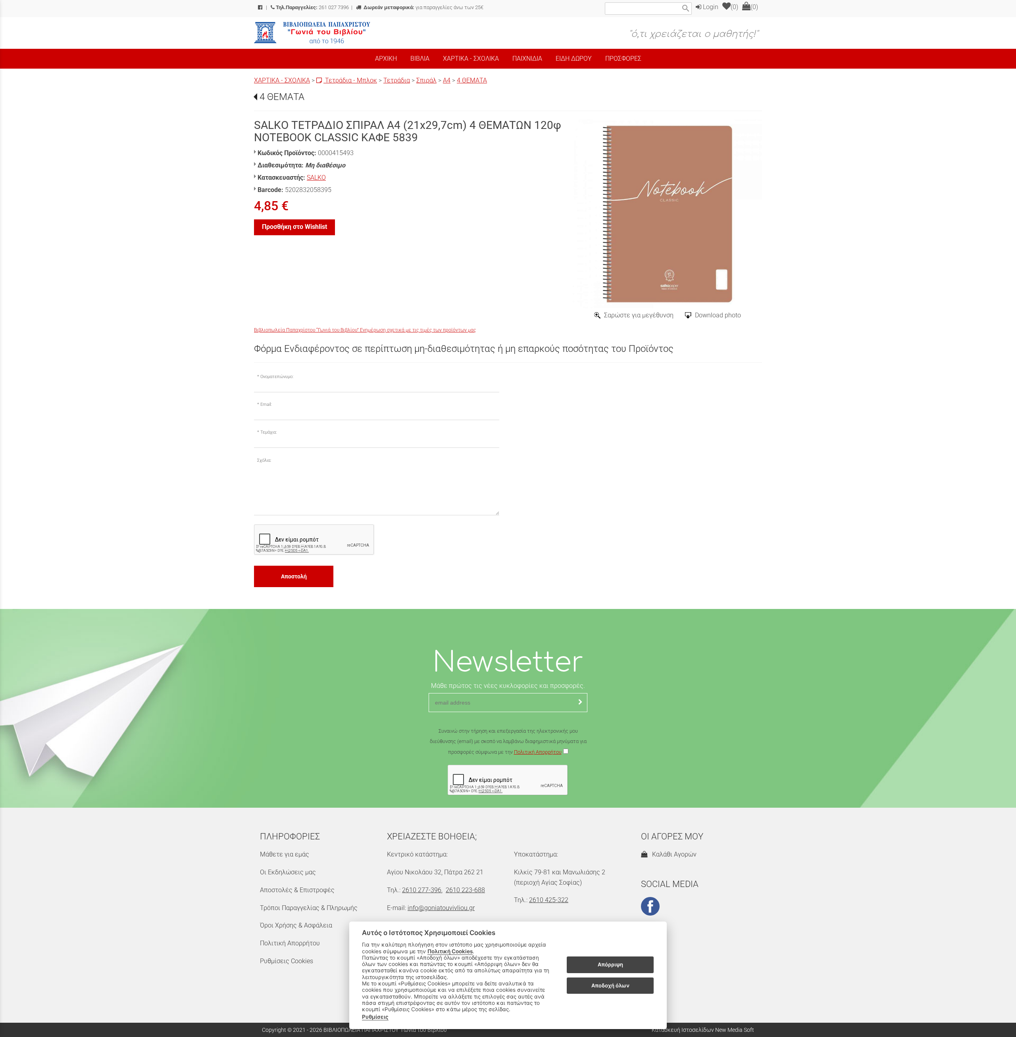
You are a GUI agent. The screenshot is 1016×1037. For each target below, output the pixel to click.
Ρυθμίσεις (375, 1017)
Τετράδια (396, 80)
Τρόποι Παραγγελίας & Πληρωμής (309, 908)
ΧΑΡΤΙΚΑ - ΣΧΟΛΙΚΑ (282, 80)
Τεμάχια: (268, 432)
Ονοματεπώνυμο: (276, 376)
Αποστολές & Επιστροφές (297, 890)
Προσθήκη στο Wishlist (294, 226)
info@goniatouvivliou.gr (441, 908)
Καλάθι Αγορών (673, 854)
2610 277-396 (421, 890)
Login (709, 7)
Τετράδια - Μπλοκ (350, 80)
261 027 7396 (312, 7)
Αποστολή (294, 576)
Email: (265, 404)
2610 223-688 (465, 890)
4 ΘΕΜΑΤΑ (472, 80)
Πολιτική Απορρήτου (538, 752)
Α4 (446, 80)
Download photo (718, 315)
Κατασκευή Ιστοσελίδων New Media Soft (703, 1030)
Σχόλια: (264, 460)
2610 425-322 (548, 900)
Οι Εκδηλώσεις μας (288, 872)
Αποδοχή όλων (610, 985)
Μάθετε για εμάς (284, 854)
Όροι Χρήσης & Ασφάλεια (296, 925)
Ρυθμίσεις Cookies (286, 961)
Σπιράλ (426, 80)
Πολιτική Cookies (450, 951)
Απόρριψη (610, 965)
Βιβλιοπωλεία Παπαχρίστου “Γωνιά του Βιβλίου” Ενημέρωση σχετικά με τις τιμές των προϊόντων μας (365, 330)
